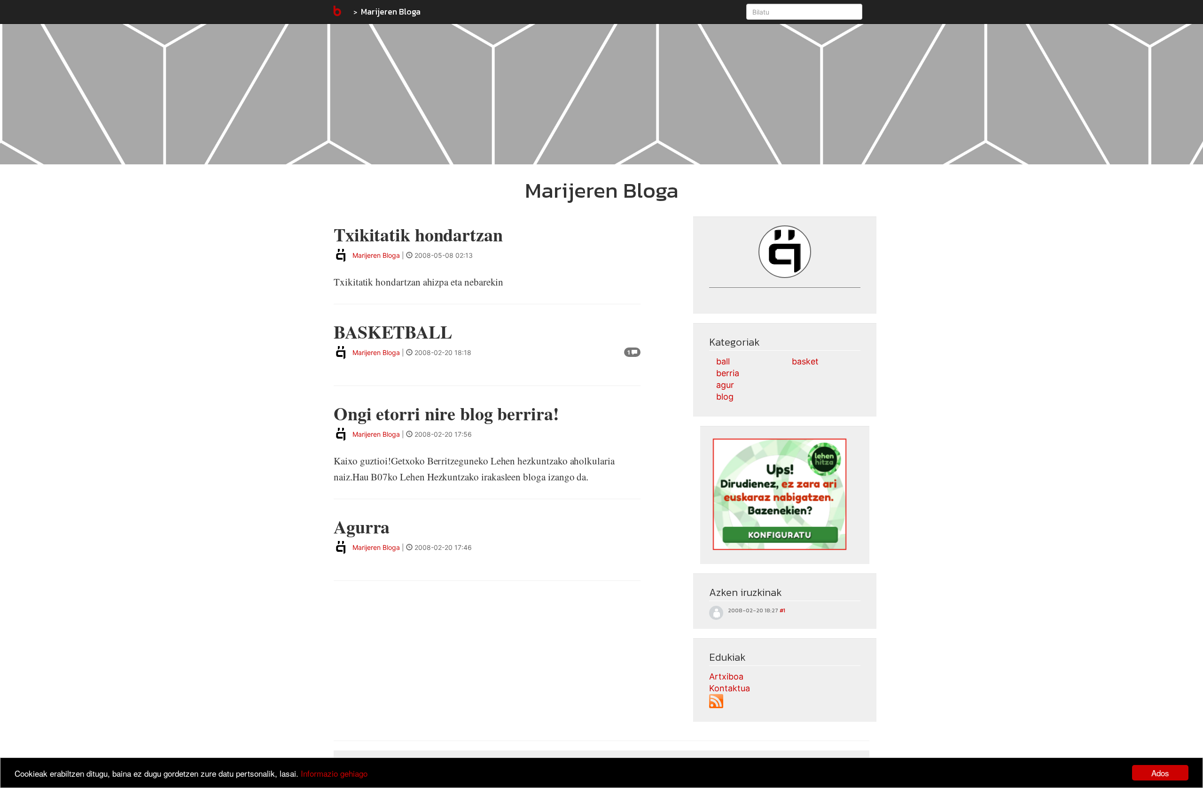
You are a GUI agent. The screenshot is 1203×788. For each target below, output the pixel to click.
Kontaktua (729, 688)
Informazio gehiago (334, 773)
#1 (782, 610)
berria (727, 373)
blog (725, 397)
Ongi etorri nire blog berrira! (446, 413)
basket (805, 361)
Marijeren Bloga (391, 11)
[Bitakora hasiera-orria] (336, 11)
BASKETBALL (393, 332)
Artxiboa (726, 676)
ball (723, 361)
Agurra (362, 527)
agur (725, 385)
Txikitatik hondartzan (418, 234)
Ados (1160, 773)
